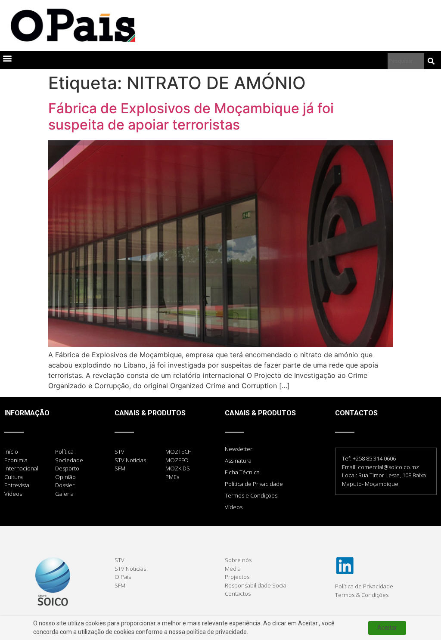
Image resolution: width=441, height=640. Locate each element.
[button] (7, 58)
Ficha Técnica (242, 472)
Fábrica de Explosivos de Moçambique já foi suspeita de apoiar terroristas (191, 116)
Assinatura (238, 460)
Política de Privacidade (254, 484)
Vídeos (233, 507)
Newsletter (238, 449)
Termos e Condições (251, 495)
